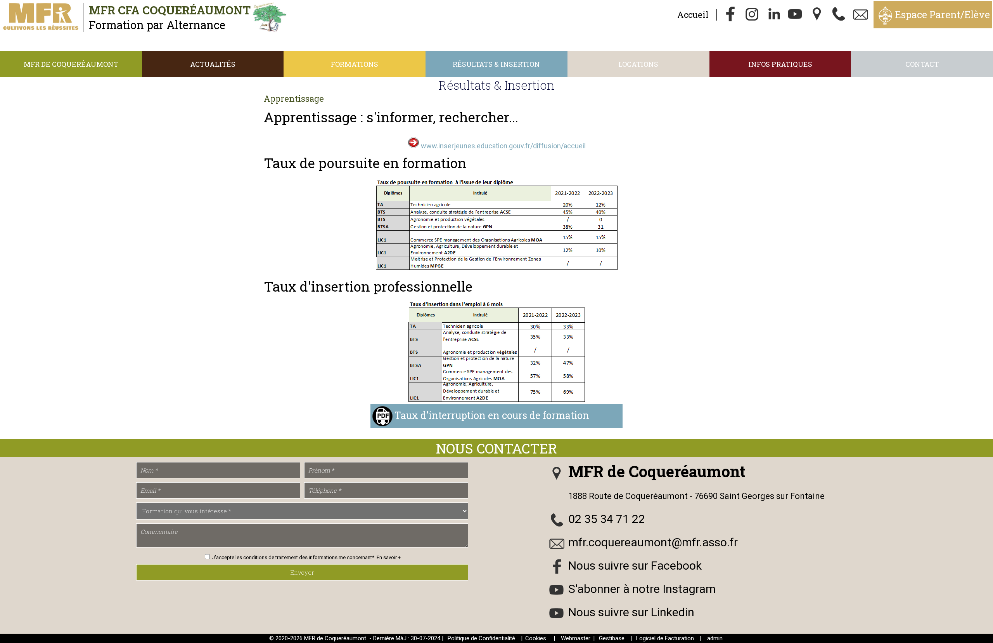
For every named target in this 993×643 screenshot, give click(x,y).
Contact (922, 64)
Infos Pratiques (780, 64)
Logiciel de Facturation (665, 638)
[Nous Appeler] (839, 14)
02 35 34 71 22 (606, 519)
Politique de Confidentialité (481, 638)
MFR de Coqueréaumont (71, 64)
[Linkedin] (774, 14)
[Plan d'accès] (817, 14)
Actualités (212, 64)
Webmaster (575, 638)
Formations (354, 64)
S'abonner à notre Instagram (642, 589)
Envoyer (302, 572)
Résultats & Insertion (496, 64)
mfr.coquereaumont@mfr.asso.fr (653, 542)
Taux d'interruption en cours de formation (491, 415)
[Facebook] (730, 14)
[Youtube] (795, 14)
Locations (638, 64)
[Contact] (861, 14)
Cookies (535, 638)
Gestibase (612, 638)
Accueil (693, 14)
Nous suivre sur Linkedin (631, 612)
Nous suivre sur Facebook (635, 565)
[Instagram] (752, 14)
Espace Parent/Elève (942, 14)
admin (715, 638)
